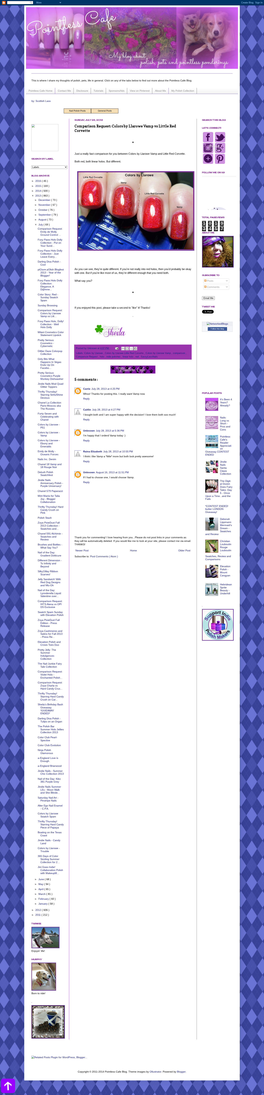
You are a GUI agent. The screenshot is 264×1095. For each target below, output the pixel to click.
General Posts (105, 111)
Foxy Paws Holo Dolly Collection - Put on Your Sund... (50, 242)
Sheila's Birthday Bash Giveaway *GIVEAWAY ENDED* (50, 709)
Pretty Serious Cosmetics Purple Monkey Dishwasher (50, 375)
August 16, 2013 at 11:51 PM (112, 472)
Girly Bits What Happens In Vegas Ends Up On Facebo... (49, 363)
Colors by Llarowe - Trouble (49, 850)
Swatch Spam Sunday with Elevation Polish (51, 614)
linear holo (128, 357)
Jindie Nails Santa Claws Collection (225, 467)
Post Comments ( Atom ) (104, 556)
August (42, 219)
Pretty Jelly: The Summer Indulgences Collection (47, 654)
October (43, 209)
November (44, 204)
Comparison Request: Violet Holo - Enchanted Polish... (50, 674)
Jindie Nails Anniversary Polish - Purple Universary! (50, 483)
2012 (38, 910)
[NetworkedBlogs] (217, 323)
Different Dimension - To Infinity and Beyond (50, 563)
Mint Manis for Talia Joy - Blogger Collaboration (49, 498)
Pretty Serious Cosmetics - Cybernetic (46, 343)
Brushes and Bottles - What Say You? (50, 546)
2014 (38, 190)
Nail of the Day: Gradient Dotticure (49, 554)
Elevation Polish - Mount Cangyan (225, 571)
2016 (38, 180)
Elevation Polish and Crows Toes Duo (49, 643)
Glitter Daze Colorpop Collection (50, 353)
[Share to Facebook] (135, 348)
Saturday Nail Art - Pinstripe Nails (48, 799)
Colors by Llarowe (93, 353)
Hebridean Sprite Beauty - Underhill (226, 589)
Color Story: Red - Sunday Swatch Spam (48, 297)
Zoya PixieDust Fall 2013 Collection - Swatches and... (49, 525)
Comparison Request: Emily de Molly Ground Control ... (50, 231)
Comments (212, 286)
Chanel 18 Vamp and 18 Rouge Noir (50, 466)
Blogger (181, 1071)
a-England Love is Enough (48, 759)
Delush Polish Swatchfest (45, 474)
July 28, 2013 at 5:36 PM (110, 430)
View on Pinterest (140, 90)
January (43, 903)
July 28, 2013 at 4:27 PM (106, 409)
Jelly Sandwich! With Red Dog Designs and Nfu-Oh (49, 582)
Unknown (89, 430)
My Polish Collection (182, 90)
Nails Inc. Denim (47, 459)
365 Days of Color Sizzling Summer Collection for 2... (49, 859)
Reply (86, 398)
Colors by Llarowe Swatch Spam (48, 815)
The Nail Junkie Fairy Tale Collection (50, 665)
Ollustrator (155, 1071)
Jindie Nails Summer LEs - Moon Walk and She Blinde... (49, 789)
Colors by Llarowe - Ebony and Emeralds (49, 443)
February (44, 898)
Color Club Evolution (49, 745)
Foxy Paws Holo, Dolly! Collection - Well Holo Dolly (51, 324)
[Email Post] (116, 348)
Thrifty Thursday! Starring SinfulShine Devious (50, 394)
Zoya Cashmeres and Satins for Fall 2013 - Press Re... (50, 634)
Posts (209, 280)
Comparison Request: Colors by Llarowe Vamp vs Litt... (50, 313)
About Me (160, 90)
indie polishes (113, 357)
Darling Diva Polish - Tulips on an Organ (50, 720)
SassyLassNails (149, 357)
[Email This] (123, 348)
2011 (38, 914)
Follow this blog (217, 329)
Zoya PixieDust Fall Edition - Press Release (49, 623)
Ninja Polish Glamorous (45, 752)
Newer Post (82, 550)
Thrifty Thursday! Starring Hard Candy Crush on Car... (51, 696)
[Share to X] (131, 348)
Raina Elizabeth (92, 451)
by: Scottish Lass (41, 101)
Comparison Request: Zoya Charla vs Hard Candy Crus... (50, 685)
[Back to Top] (8, 1086)
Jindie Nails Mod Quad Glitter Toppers (50, 385)
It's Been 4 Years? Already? (226, 402)
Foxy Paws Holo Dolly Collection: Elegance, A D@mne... (50, 285)
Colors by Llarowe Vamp (159, 353)
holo (102, 357)
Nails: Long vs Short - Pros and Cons (225, 423)
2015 (38, 186)
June (41, 879)
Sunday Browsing (47, 305)
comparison (179, 353)
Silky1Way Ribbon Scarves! (48, 573)
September (45, 214)
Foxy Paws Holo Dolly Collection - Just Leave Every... (50, 253)
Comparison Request (87, 357)
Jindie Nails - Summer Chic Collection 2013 (51, 772)
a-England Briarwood (50, 765)
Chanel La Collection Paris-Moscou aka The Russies (49, 405)
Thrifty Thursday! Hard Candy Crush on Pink (50, 509)
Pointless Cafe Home (40, 90)
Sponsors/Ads (116, 90)
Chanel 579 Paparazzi (50, 491)
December (44, 200)
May (41, 884)
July (41, 224)
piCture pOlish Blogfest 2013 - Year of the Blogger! (51, 272)
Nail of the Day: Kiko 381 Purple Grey (49, 780)
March (42, 894)
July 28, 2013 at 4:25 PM (105, 388)
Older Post (184, 550)
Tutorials (98, 90)
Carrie (86, 388)
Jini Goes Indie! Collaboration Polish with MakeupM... (50, 870)
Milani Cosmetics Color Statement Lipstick (51, 334)
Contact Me (64, 90)
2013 (38, 195)
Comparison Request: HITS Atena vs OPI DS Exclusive (50, 604)
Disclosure (82, 90)
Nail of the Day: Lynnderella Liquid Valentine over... (49, 593)
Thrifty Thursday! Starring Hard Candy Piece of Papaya (51, 824)
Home (133, 550)
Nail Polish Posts (77, 111)
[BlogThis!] (127, 348)
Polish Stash (45, 517)
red (137, 357)
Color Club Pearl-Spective (47, 739)
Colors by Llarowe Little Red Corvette (124, 353)
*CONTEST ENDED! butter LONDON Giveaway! (216, 509)
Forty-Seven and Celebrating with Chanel (48, 416)
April (41, 889)
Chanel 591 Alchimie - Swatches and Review (50, 536)
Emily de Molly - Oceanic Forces (48, 453)
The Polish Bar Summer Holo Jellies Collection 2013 (51, 729)
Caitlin (87, 409)
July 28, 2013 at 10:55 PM (118, 451)
